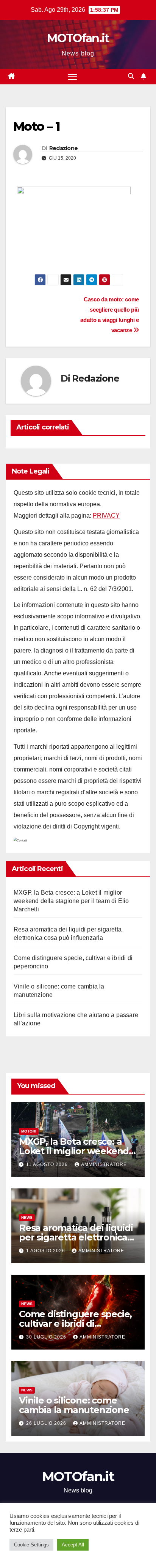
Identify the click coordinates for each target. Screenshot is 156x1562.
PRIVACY (106, 515)
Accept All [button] (73, 1545)
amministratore (104, 1164)
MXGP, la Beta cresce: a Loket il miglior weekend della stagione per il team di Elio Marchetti (71, 900)
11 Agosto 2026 (47, 1164)
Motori (28, 1131)
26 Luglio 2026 (47, 1423)
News (27, 1217)
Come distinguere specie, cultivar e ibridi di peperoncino (75, 1324)
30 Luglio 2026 (47, 1337)
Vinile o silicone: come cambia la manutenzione (74, 1405)
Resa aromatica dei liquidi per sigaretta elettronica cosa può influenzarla (76, 1237)
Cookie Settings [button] (31, 1545)
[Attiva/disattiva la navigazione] (72, 76)
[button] (131, 76)
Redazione (63, 148)
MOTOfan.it (78, 38)
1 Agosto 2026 (46, 1250)
